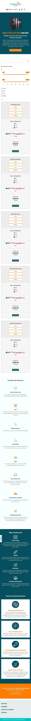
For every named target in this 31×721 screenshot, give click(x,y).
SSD (4, 91)
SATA (4, 88)
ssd (15, 110)
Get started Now (15, 50)
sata (15, 107)
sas (15, 112)
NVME (4, 96)
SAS (4, 93)
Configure (15, 151)
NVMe (15, 115)
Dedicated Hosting (7, 66)
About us (27, 719)
